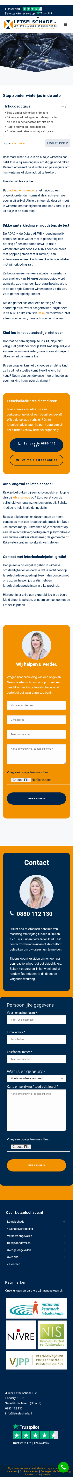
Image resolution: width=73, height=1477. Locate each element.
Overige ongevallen (19, 1250)
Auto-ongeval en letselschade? (26, 127)
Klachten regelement (48, 1468)
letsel (42, 313)
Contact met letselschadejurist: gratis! (30, 132)
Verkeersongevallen (19, 1236)
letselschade (21, 497)
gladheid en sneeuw (20, 190)
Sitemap (47, 1474)
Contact (14, 1264)
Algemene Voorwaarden (21, 1468)
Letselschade (15, 1222)
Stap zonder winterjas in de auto (27, 113)
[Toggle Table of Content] (61, 107)
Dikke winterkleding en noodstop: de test (32, 117)
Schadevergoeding (21, 1229)
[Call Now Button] (63, 1467)
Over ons (12, 1257)
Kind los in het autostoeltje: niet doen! (30, 122)
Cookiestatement (29, 1471)
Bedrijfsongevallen (19, 1243)
